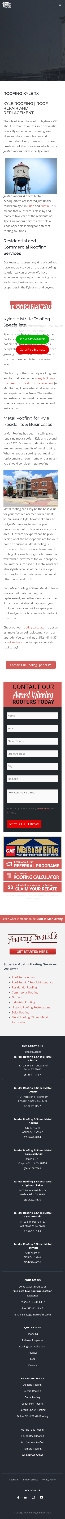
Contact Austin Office (31, 1286)
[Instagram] (33, 1497)
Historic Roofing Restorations (31, 1007)
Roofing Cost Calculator (32, 1346)
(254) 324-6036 (32, 1262)
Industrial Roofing (23, 1002)
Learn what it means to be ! (32, 919)
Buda (30, 206)
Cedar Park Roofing (32, 1403)
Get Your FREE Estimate (24, 824)
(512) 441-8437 (32, 1074)
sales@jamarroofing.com (36, 1314)
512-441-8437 (37, 1301)
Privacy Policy (44, 808)
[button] (31, 665)
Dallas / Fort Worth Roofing (32, 1416)
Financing (32, 1333)
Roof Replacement (24, 977)
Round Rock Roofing (32, 1436)
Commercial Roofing (25, 992)
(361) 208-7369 (32, 1168)
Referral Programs (32, 1340)
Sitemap (13, 1479)
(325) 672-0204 (32, 1137)
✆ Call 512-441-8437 (32, 339)
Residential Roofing (24, 987)
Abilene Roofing (32, 1384)
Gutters (17, 997)
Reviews (32, 1352)
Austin (45, 206)
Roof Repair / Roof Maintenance (32, 982)
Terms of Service (29, 1479)
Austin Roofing (32, 1391)
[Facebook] (18, 1497)
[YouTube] (41, 1497)
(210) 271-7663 (32, 1230)
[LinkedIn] (25, 1497)
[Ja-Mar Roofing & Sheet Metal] (6, 5)
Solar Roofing (20, 1012)
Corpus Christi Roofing (33, 1410)
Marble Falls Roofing (32, 1429)
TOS (9, 813)
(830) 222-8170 (32, 1199)
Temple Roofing (33, 1448)
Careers (32, 1365)
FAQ (32, 1359)
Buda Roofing (32, 1397)
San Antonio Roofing (32, 1442)
